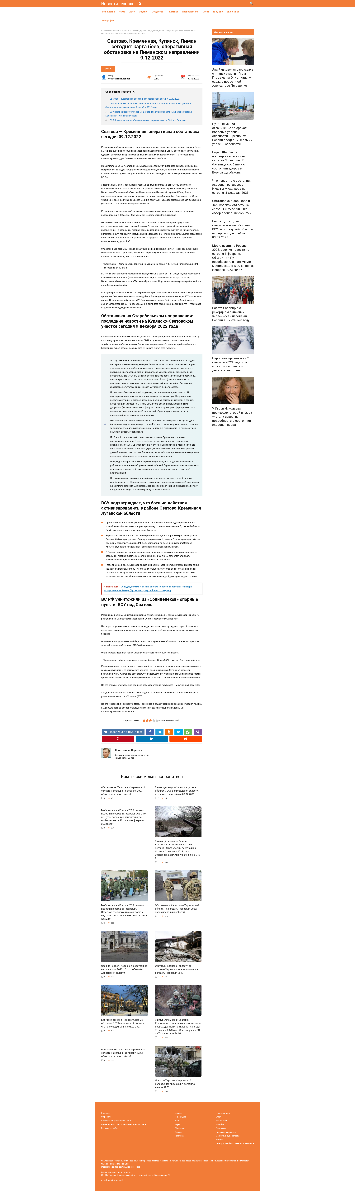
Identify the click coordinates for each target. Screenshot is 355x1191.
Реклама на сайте (109, 1128)
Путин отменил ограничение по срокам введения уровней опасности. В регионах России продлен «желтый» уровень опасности (232, 134)
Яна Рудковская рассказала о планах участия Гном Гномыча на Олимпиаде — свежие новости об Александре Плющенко (232, 78)
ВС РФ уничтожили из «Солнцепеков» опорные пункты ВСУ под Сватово (148, 120)
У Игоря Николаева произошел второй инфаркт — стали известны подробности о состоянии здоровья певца (233, 417)
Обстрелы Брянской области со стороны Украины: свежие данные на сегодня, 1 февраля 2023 (176, 969)
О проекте (106, 1117)
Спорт (205, 11)
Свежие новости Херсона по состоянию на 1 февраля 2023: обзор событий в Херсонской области (124, 969)
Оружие (143, 11)
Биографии (108, 20)
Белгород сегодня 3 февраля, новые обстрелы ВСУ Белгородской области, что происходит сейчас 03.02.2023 (176, 790)
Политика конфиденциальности (116, 1121)
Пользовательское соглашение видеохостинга (123, 1124)
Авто (132, 11)
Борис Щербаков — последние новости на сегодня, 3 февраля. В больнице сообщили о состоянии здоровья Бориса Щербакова (229, 162)
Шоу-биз (218, 11)
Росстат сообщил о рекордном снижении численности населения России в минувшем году (230, 314)
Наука (122, 11)
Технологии (108, 11)
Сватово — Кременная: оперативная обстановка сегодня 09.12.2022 (145, 98)
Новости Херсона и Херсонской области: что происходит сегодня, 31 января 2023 (176, 1084)
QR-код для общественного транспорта (235, 1143)
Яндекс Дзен (181, 1117)
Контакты (105, 1113)
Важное (219, 1140)
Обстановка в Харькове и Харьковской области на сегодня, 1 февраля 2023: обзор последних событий (177, 908)
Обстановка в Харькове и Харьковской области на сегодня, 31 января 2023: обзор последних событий (123, 1053)
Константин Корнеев (128, 750)
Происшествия (190, 11)
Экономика (233, 11)
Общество (157, 11)
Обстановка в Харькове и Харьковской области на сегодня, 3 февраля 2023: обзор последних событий (123, 790)
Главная (178, 1113)
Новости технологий (121, 3)
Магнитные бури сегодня (227, 1136)
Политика (173, 11)
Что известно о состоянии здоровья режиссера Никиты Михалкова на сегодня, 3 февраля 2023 (232, 186)
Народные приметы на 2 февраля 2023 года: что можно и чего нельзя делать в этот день (230, 364)
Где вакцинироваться (226, 1132)
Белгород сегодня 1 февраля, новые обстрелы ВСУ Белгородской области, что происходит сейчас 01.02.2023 (123, 1023)
